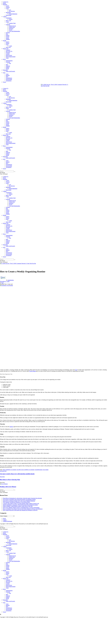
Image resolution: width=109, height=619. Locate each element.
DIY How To (9, 51)
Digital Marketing (13, 13)
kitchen (11, 426)
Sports (7, 38)
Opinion (8, 32)
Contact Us (5, 1)
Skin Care (8, 47)
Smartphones (9, 78)
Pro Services (12, 11)
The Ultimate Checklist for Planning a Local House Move (16, 502)
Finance (8, 7)
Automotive (8, 17)
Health (4, 40)
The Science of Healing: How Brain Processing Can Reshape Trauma (19, 499)
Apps (7, 74)
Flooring (8, 52)
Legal (7, 8)
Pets (7, 34)
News (4, 59)
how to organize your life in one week (17, 469)
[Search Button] (14, 171)
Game (7, 21)
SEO (7, 76)
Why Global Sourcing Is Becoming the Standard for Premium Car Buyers (20, 510)
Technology (8, 80)
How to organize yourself (32, 469)
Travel (4, 82)
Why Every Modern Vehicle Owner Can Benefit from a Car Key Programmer (21, 507)
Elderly (7, 42)
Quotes (7, 36)
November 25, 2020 (4, 281)
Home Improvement (10, 56)
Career (7, 5)
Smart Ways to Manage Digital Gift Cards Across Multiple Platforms (19, 500)
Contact (5, 520)
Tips (10, 63)
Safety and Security (10, 71)
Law (10, 9)
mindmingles (11, 280)
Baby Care (8, 20)
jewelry (10, 30)
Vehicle (10, 19)
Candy (10, 46)
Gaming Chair (12, 23)
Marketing (8, 12)
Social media (9, 79)
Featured (8, 62)
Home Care (5, 48)
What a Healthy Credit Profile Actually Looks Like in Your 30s (17, 506)
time (76, 369)
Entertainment (9, 60)
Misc (7, 64)
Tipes (2, 282)
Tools (7, 58)
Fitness (7, 43)
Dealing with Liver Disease (8, 486)
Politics (7, 35)
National (8, 66)
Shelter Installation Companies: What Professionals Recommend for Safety (20, 504)
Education (5, 70)
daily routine (6, 469)
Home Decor (9, 55)
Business (5, 4)
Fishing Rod (12, 27)
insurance (11, 28)
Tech (4, 72)
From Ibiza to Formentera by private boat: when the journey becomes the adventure (22, 498)
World (7, 68)
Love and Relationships (14, 31)
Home (4, 3)
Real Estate (8, 15)
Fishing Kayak (12, 26)
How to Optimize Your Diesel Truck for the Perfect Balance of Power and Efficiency (23, 508)
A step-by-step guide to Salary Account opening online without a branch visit (21, 503)
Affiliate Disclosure (7, 521)
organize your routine (43, 469)
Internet (7, 75)
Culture (4, 16)
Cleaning (8, 50)
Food (7, 44)
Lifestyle (8, 24)
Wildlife (8, 39)
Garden (7, 54)
